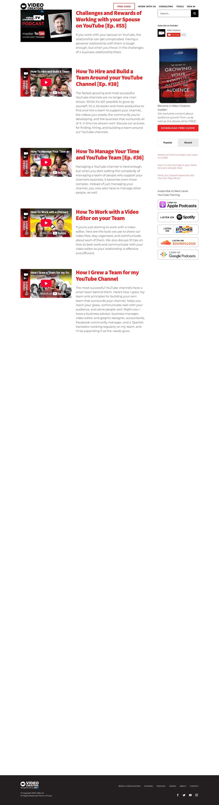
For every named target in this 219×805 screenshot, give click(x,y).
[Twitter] (184, 795)
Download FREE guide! (178, 128)
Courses (148, 786)
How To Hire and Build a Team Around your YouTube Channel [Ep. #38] (109, 77)
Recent (188, 142)
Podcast (161, 786)
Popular (167, 142)
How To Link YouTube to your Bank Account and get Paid (177, 166)
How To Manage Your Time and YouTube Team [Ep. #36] (110, 154)
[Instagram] (196, 795)
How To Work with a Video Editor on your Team (107, 215)
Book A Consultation (129, 786)
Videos (172, 786)
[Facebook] (178, 795)
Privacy (49, 796)
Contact (194, 786)
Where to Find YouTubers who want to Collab (178, 156)
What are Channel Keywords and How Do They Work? (176, 177)
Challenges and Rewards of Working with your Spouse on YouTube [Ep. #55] (108, 19)
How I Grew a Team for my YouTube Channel (107, 275)
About (183, 786)
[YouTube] (190, 795)
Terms (41, 796)
